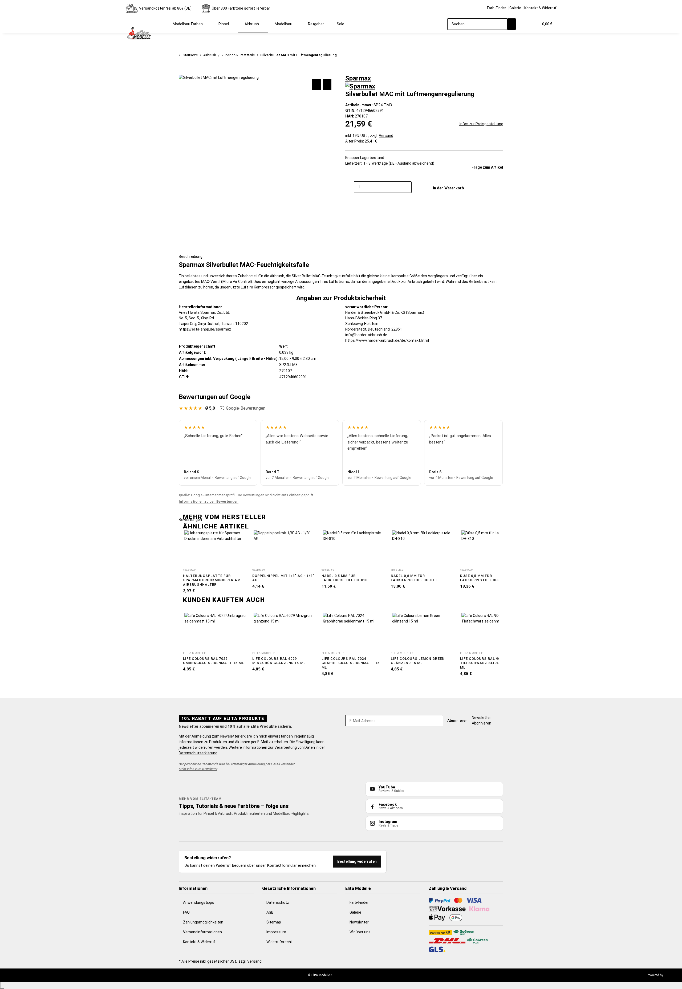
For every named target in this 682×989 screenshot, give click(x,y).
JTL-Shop (671, 975)
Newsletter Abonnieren (481, 720)
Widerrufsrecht (279, 942)
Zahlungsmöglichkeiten (203, 922)
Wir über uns (360, 932)
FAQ (186, 912)
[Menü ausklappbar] (132, 19)
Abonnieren (457, 720)
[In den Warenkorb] (183, 72)
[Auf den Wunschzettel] (327, 84)
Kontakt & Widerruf (540, 8)
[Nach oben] (2, 985)
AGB (270, 912)
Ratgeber (316, 24)
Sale (340, 24)
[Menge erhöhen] (416, 187)
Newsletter (359, 922)
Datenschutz (277, 902)
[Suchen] (511, 24)
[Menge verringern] (349, 187)
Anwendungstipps (198, 902)
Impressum (276, 932)
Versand (386, 135)
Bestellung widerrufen (357, 861)
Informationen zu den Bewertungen (208, 501)
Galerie (515, 8)
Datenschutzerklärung (198, 753)
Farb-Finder (496, 8)
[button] (524, 24)
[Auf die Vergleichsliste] (316, 84)
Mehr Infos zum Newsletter (198, 769)
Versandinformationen (202, 932)
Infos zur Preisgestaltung (481, 124)
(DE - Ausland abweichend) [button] (411, 163)
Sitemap (273, 922)
